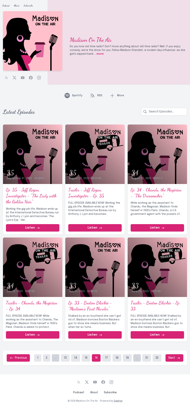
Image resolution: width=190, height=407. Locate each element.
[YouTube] (22, 77)
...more (99, 54)
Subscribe (28, 5)
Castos (118, 401)
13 (65, 357)
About (16, 5)
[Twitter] (14, 77)
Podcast (5, 5)
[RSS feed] (6, 77)
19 (127, 357)
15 (86, 357)
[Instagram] (39, 77)
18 (116, 357)
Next (171, 357)
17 (106, 357)
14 (75, 357)
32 (156, 357)
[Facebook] (30, 77)
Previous (21, 357)
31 (146, 357)
